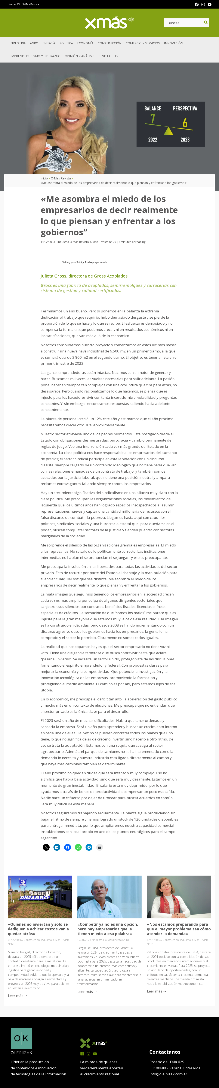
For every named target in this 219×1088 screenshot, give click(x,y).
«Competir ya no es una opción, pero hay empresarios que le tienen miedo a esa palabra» (107, 929)
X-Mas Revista (79, 242)
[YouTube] (210, 4)
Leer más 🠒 (17, 995)
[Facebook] (197, 4)
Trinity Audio (84, 262)
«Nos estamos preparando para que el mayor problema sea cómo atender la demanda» (179, 929)
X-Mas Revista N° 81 (117, 940)
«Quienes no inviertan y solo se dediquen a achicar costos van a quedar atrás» (38, 929)
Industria (63, 242)
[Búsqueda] (206, 22)
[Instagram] (203, 4)
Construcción (32, 940)
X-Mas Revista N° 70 (103, 242)
